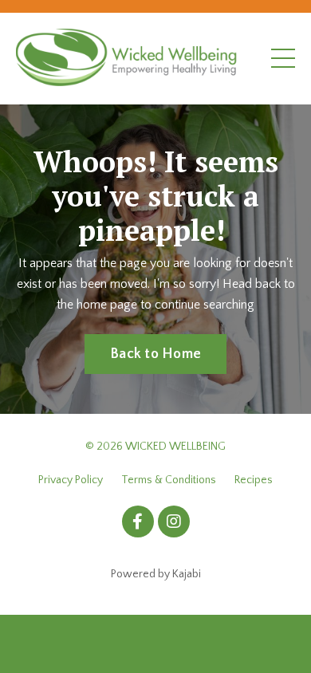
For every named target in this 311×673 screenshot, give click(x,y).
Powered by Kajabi (156, 574)
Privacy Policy (70, 480)
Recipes (253, 480)
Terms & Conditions (168, 480)
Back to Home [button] (155, 354)
